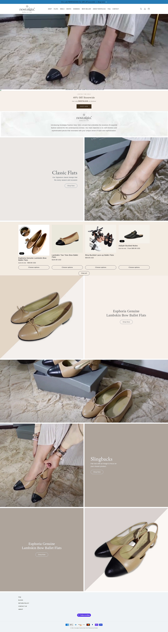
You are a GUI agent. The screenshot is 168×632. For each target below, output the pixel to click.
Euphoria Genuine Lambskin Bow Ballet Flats (32, 259)
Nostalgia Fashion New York (81, 628)
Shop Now (84, 106)
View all (84, 273)
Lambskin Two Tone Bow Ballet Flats (65, 256)
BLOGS (20, 600)
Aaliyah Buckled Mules (128, 246)
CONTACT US (22, 606)
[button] (141, 9)
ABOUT (20, 609)
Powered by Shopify (93, 628)
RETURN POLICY (23, 603)
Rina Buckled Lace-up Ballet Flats (99, 255)
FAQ (19, 597)
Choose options (33, 267)
